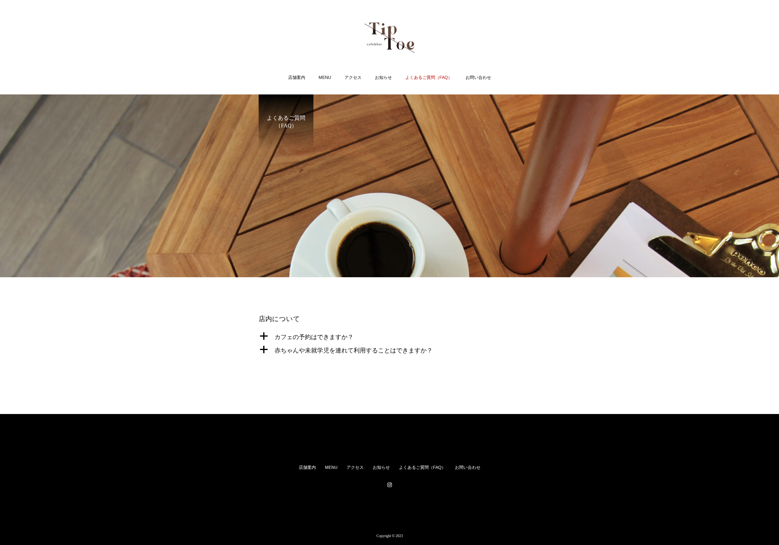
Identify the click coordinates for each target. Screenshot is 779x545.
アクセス (353, 77)
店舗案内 (296, 77)
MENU (325, 77)
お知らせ (383, 77)
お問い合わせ (478, 77)
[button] (389, 337)
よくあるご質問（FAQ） (428, 77)
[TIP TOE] (389, 38)
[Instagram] (389, 485)
